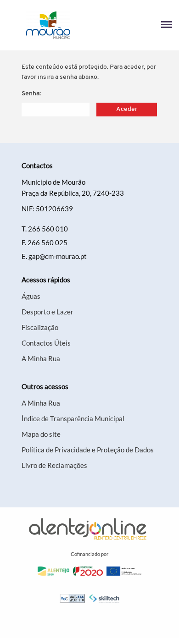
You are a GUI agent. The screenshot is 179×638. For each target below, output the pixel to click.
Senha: (31, 93)
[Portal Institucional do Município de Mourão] (48, 25)
